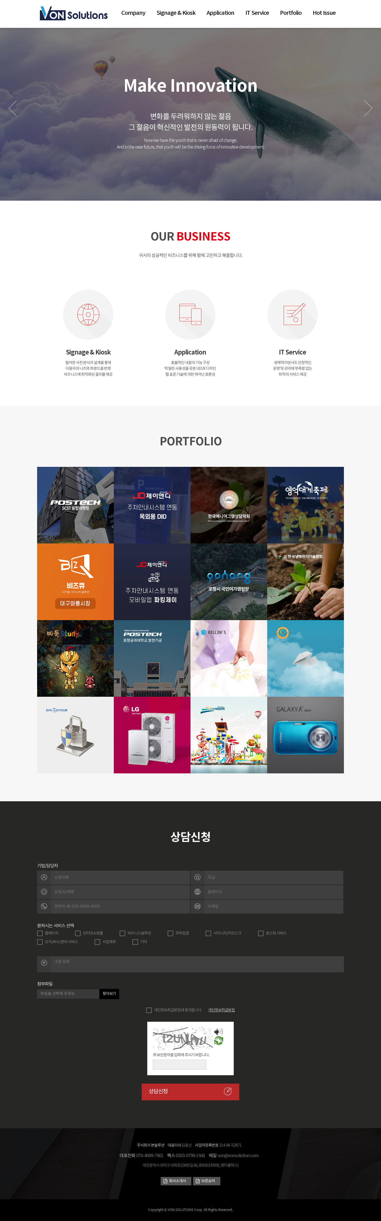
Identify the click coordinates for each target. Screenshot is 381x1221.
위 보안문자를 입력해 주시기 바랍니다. (181, 1055)
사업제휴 (109, 942)
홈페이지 (51, 933)
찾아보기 (109, 994)
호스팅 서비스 (276, 933)
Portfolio (291, 13)
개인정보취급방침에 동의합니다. (178, 1010)
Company (133, 13)
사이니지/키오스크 (227, 933)
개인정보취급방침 (221, 1010)
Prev (12, 108)
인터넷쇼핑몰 (93, 933)
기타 (143, 942)
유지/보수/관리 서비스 (61, 942)
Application (220, 13)
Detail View (75, 519)
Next (368, 108)
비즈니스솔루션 (139, 933)
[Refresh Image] (218, 1042)
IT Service (257, 13)
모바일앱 (182, 933)
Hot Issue (324, 13)
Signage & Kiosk (176, 13)
